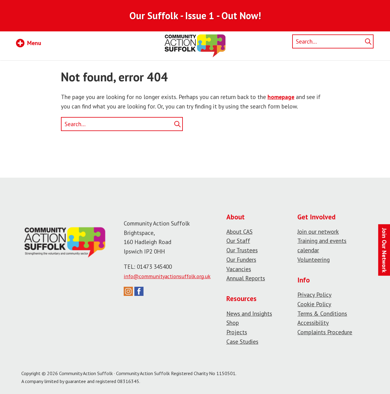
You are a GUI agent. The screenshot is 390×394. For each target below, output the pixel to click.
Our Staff (238, 240)
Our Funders (241, 259)
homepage (281, 97)
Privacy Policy (314, 294)
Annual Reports (245, 278)
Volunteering (313, 259)
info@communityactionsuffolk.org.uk (167, 276)
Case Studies (242, 341)
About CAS (239, 231)
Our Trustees (242, 250)
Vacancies (238, 269)
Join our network (318, 231)
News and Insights (249, 313)
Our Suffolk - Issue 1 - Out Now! (195, 15)
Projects (236, 332)
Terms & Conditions (322, 313)
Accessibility (313, 322)
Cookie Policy (314, 304)
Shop (232, 322)
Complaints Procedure (324, 332)
